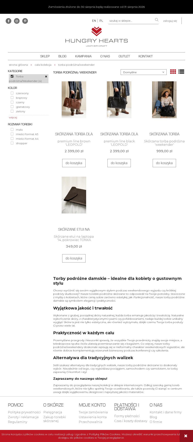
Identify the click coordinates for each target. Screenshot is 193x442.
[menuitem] (45, 56)
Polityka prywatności (24, 412)
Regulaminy (17, 422)
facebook (8, 21)
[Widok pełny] (181, 72)
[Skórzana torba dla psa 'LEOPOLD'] (74, 104)
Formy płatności (127, 416)
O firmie (156, 422)
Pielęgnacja (52, 412)
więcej (13, 117)
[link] (28, 78)
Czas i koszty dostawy (130, 421)
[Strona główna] (96, 36)
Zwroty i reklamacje (23, 417)
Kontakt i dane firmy (166, 412)
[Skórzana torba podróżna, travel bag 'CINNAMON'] (164, 104)
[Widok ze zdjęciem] (173, 72)
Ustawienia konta (93, 417)
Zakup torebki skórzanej (54, 419)
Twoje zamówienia (93, 412)
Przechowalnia (90, 422)
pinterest (25, 21)
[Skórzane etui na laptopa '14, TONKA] (74, 200)
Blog (153, 417)
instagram (17, 21)
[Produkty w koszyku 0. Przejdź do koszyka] (187, 21)
